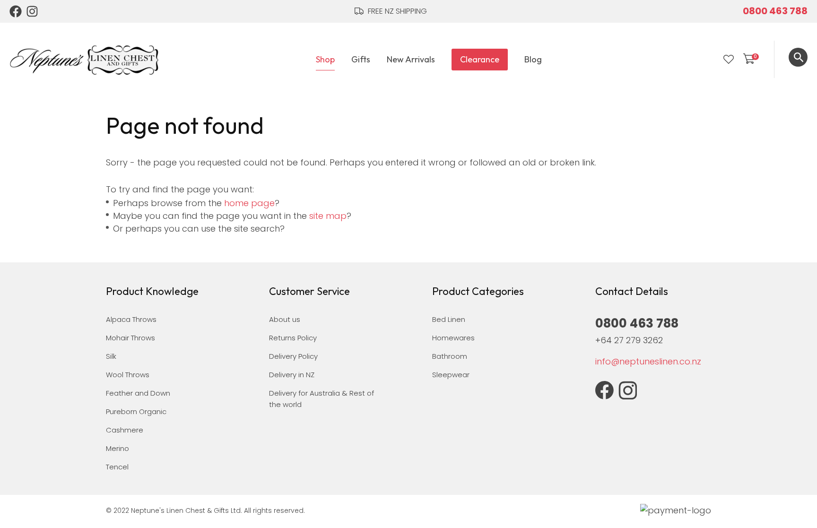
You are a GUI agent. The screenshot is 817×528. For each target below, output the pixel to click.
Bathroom (449, 356)
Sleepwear (450, 375)
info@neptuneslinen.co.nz (648, 361)
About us (284, 319)
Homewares (453, 338)
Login (709, 59)
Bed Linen (448, 319)
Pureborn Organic (136, 411)
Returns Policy (293, 338)
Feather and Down (138, 393)
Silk (111, 356)
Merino (117, 448)
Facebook (15, 11)
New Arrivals (411, 59)
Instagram (32, 11)
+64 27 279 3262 (629, 340)
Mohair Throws (130, 338)
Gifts (360, 59)
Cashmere (124, 430)
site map (328, 216)
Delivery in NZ (291, 375)
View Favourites (728, 59)
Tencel (117, 467)
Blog (533, 59)
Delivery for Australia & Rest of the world (321, 398)
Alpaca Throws (131, 319)
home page (249, 203)
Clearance (479, 59)
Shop (325, 59)
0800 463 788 (775, 10)
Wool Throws (127, 375)
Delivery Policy (293, 356)
